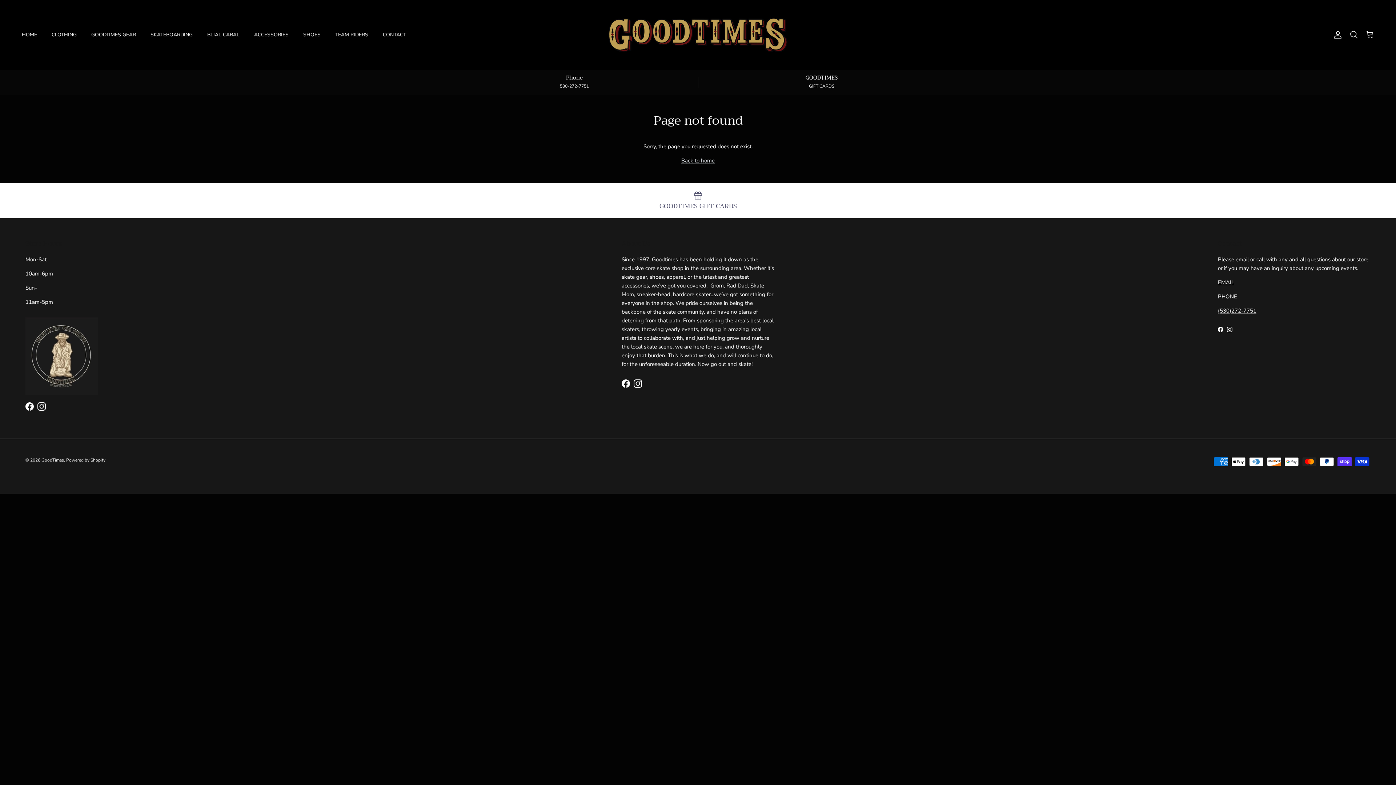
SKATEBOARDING (172, 34)
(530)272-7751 (1237, 310)
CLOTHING (64, 34)
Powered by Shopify (85, 460)
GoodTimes (52, 460)
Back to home (698, 160)
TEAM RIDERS (351, 34)
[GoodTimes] (698, 35)
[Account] (1336, 35)
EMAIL (1226, 282)
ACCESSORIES (271, 34)
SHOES (312, 34)
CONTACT (394, 34)
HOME (29, 34)
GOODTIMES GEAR (113, 34)
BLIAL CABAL (223, 34)
